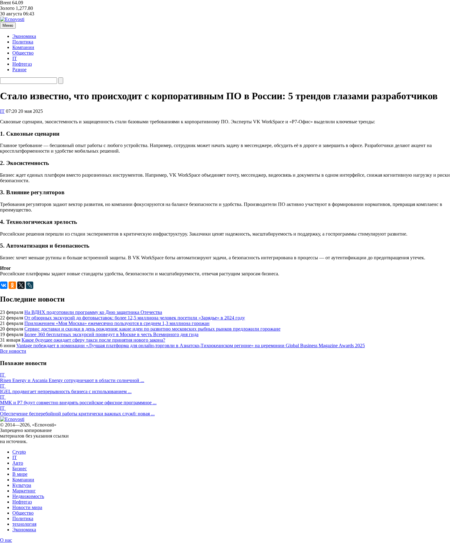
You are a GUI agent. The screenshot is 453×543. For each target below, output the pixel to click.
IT (14, 58)
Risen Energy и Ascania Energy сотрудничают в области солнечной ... (72, 380)
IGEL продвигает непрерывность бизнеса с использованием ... (66, 391)
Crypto (19, 452)
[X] (21, 285)
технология (24, 524)
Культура (21, 485)
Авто (17, 463)
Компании (23, 47)
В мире (19, 474)
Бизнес (19, 468)
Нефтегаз (22, 64)
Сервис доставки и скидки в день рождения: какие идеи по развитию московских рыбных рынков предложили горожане (152, 328)
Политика (22, 41)
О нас (6, 540)
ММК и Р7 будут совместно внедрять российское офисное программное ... (78, 402)
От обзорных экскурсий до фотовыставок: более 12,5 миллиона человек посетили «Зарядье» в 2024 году (134, 317)
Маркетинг (24, 490)
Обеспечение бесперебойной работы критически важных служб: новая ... (77, 413)
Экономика (24, 36)
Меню (7, 25)
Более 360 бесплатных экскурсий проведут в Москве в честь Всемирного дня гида (111, 334)
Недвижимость (28, 496)
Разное (19, 69)
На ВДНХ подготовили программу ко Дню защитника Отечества (93, 312)
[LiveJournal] (29, 285)
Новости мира (27, 507)
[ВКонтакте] (3, 285)
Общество (23, 53)
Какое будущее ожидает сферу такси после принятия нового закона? (93, 340)
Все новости (13, 351)
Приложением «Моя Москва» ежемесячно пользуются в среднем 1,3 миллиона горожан (117, 323)
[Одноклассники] (12, 285)
